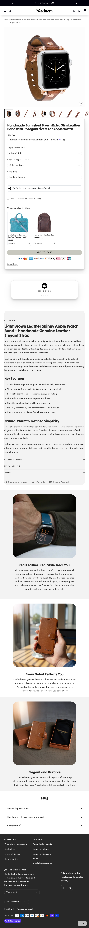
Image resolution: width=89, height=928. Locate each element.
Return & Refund (12, 466)
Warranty (8, 472)
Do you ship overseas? (18, 809)
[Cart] (83, 11)
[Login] (79, 11)
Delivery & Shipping (13, 459)
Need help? (12, 264)
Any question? (14, 825)
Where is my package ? (15, 844)
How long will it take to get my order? (25, 817)
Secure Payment (61, 482)
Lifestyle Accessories (42, 863)
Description (9, 321)
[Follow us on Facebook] (64, 888)
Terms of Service (12, 854)
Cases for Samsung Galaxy (42, 856)
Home (7, 20)
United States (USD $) (16, 902)
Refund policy (11, 859)
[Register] (36, 892)
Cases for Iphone (41, 849)
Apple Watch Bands (42, 844)
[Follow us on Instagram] (70, 888)
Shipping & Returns (17, 482)
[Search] (10, 11)
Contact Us (9, 849)
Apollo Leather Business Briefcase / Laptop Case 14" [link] (17, 236)
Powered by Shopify (25, 909)
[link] (19, 222)
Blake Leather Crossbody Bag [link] (44, 235)
